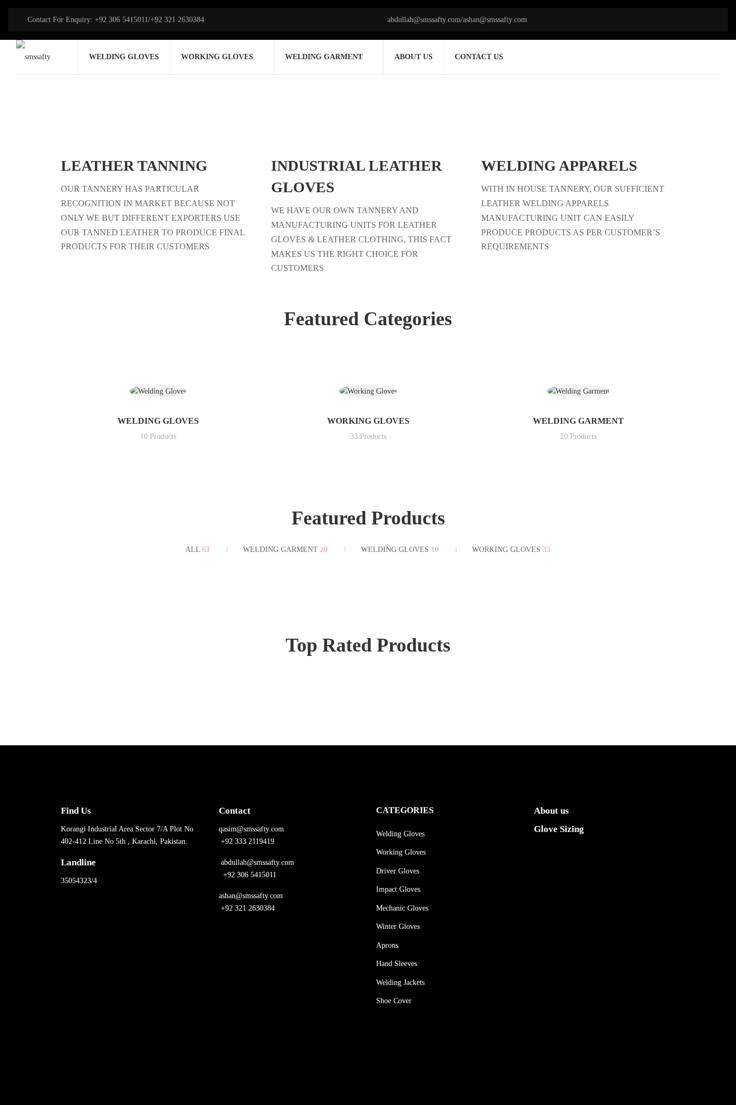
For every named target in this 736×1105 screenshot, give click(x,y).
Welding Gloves (158, 420)
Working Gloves (368, 420)
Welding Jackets (400, 982)
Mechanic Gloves (402, 908)
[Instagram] (109, 1038)
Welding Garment (578, 420)
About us (551, 811)
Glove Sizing (559, 829)
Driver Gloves (397, 871)
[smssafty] (33, 57)
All (197, 549)
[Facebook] (77, 1038)
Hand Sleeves (396, 964)
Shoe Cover (394, 1001)
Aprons (387, 945)
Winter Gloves (398, 926)
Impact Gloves (398, 889)
